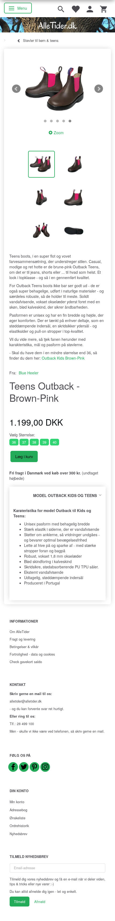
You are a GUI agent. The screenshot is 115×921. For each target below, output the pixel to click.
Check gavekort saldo (26, 661)
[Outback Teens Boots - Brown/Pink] (57, 89)
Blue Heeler (29, 372)
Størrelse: (22, 434)
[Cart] (103, 8)
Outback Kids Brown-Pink (63, 358)
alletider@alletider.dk (25, 701)
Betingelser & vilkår (24, 646)
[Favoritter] (75, 8)
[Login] (90, 8)
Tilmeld (19, 901)
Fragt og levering (22, 639)
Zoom (59, 132)
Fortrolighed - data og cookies (32, 654)
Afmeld (39, 901)
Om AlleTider (19, 631)
